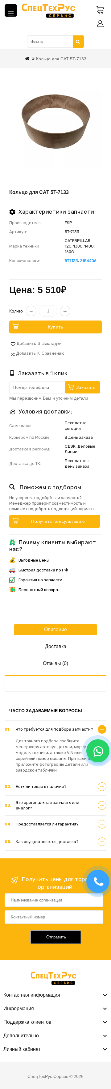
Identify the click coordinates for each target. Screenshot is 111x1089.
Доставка (55, 646)
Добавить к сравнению (40, 353)
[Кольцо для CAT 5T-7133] (55, 121)
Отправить (56, 937)
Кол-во (16, 311)
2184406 (88, 260)
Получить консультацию (58, 521)
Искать (78, 41)
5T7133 (71, 260)
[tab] (55, 729)
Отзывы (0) (55, 663)
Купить (55, 327)
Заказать (86, 387)
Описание (55, 629)
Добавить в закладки (39, 343)
